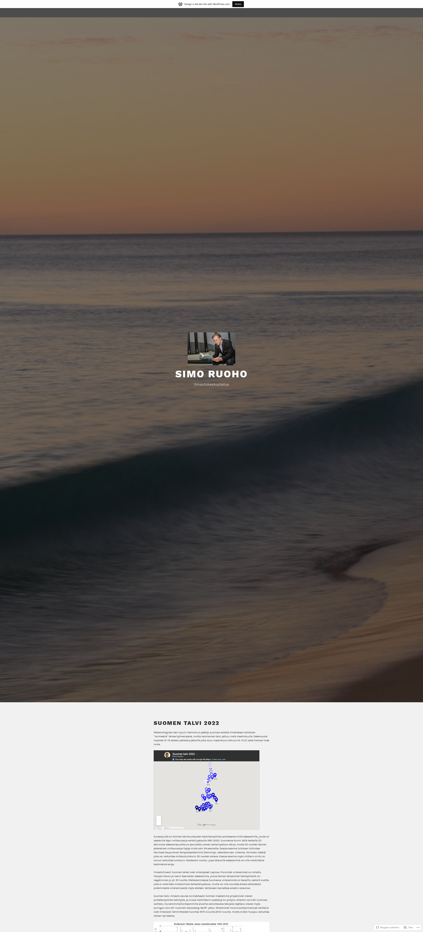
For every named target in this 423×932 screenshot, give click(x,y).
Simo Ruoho (211, 374)
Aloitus (238, 4)
